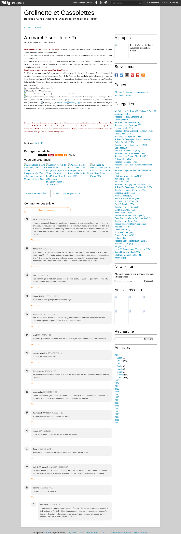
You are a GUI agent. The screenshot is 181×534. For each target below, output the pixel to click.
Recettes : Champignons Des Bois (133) (132, 184)
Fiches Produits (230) (124, 142)
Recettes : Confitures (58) (126, 221)
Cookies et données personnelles (120, 533)
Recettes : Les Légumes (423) (128, 125)
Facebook (116, 75)
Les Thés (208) (121, 148)
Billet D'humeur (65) (124, 212)
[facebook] (96, 2)
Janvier (120, 377)
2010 (117, 422)
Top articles (72, 533)
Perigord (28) (120, 246)
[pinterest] (105, 2)
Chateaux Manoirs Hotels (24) (128, 255)
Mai (119, 366)
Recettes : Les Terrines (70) (127, 207)
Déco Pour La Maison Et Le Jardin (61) (132, 218)
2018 (117, 400)
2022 (117, 389)
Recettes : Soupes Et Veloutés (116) (130, 190)
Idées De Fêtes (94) (123, 195)
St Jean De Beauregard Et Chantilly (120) (133, 187)
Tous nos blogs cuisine (82, 3)
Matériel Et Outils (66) (125, 210)
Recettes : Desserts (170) (126, 162)
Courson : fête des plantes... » (66, 193)
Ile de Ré (39, 143)
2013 (117, 414)
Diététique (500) (122, 119)
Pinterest (132, 75)
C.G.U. (104, 533)
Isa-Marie (46, 533)
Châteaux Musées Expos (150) (128, 176)
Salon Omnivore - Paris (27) (127, 252)
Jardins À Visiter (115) (125, 193)
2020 (117, 394)
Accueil (27, 27)
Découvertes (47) (122, 229)
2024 (117, 383)
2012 (117, 417)
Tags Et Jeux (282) (123, 133)
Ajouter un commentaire (47, 210)
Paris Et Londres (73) (124, 204)
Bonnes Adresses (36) (124, 235)
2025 (117, 380)
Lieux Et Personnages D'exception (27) (132, 249)
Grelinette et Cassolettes (59, 12)
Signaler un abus (93, 533)
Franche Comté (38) (123, 232)
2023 (117, 386)
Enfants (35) (120, 238)
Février (120, 374)
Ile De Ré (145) (122, 181)
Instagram (127, 75)
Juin (119, 363)
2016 (117, 405)
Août (119, 358)
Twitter (121, 75)
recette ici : (62, 103)
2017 (117, 403)
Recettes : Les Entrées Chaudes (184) (131, 156)
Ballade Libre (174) (123, 159)
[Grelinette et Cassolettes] (122, 51)
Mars (119, 372)
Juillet (120, 360)
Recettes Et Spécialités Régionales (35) (132, 241)
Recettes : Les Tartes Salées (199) (130, 153)
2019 (117, 397)
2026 (117, 355)
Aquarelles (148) (122, 179)
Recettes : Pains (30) (124, 243)
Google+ (137, 75)
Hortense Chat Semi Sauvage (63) (130, 215)
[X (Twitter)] (101, 2)
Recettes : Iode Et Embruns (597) (129, 117)
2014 (117, 411)
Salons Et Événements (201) (127, 150)
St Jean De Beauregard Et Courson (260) (133, 139)
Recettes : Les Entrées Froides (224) (131, 145)
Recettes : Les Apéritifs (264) (128, 136)
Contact (37, 27)
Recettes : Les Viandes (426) (127, 122)
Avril (119, 369)
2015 (117, 408)
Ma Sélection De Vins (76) (126, 201)
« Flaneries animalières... (37, 193)
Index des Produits (123, 95)
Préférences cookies (141, 533)
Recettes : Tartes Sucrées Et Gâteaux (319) (134, 131)
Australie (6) (120, 258)
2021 (117, 391)
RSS (143, 75)
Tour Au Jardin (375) (124, 128)
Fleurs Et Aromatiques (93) (127, 198)
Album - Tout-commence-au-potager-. (131, 92)
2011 (117, 420)
